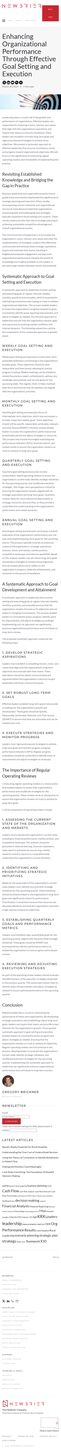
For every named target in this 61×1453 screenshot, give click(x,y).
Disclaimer (9, 1440)
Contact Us (9, 1285)
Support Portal (12, 1359)
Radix (18, 20)
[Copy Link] (17, 82)
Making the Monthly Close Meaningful (21, 1166)
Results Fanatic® (12, 1389)
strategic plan (48, 1235)
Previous (8, 1257)
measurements (29, 1224)
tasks (19, 1242)
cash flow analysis (27, 1191)
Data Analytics (11, 1343)
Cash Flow (10, 1191)
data (13, 1201)
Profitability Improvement (18, 1312)
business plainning (37, 1185)
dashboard (6, 1201)
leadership (12, 1223)
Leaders (51, 1217)
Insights (7, 1375)
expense (43, 1201)
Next (55, 1257)
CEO (29, 1196)
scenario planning (27, 1235)
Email (5, 1112)
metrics (41, 1224)
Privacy (7, 1436)
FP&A (42, 1211)
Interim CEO (15, 1217)
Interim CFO (27, 1217)
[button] (3, 21)
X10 (43, 1241)
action (5, 1185)
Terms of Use (26, 1436)
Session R (31, 20)
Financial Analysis (15, 1206)
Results (30, 1230)
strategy (9, 1241)
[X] (4, 82)
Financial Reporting (38, 1206)
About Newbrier (12, 1280)
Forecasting (19, 1211)
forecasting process (31, 1211)
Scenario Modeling (14, 1330)
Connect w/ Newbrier (15, 1289)
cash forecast (22, 1196)
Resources (8, 1380)
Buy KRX (50, 13)
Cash (49, 1186)
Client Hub (8, 1363)
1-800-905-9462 (10, 1294)
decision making (27, 1200)
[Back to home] (22, 6)
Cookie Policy (48, 1436)
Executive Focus (12, 1325)
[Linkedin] (8, 82)
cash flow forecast (42, 1191)
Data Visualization (13, 1347)
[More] (21, 82)
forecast (11, 1211)
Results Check (11, 1384)
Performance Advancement (19, 1334)
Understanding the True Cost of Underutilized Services (30, 1152)
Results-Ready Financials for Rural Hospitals (24, 1146)
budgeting (23, 1186)
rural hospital (42, 1230)
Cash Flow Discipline (15, 1316)
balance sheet (14, 1186)
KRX (10, 20)
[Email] (12, 82)
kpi (35, 1217)
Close (33, 1196)
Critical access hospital (44, 1196)
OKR (47, 1224)
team (23, 1242)
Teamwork (33, 1241)
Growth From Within (15, 1339)
